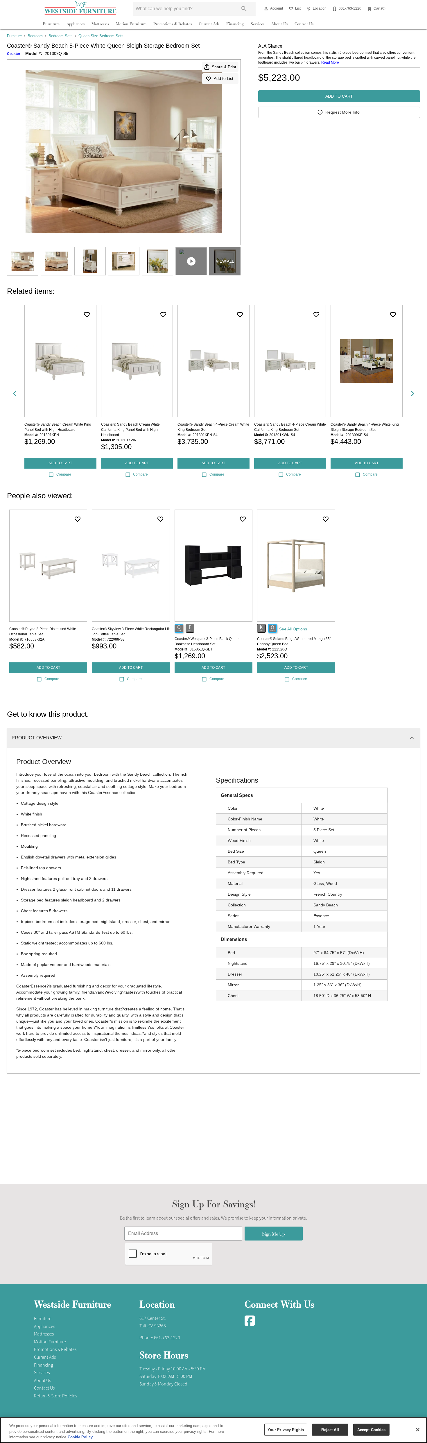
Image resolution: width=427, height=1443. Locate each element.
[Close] (417, 1429)
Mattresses (100, 23)
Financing (235, 23)
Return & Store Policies (55, 1396)
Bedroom (35, 36)
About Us (279, 23)
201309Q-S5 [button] (56, 53)
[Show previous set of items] (14, 393)
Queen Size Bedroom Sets (100, 36)
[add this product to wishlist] (87, 315)
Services (257, 23)
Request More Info (342, 112)
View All (225, 261)
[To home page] (80, 9)
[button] (266, 8)
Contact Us (304, 23)
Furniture (51, 23)
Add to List (223, 78)
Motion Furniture (131, 23)
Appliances (76, 23)
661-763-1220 (167, 1338)
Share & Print (224, 66)
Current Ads (209, 23)
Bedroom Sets (61, 36)
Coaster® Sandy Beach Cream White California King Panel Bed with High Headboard (130, 429)
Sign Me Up (273, 1234)
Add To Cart (339, 96)
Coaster (13, 54)
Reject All (330, 1429)
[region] (213, 1430)
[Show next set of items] (412, 393)
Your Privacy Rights (286, 1429)
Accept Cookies (371, 1429)
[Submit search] (244, 8)
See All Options (293, 629)
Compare (63, 474)
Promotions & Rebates (172, 23)
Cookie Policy (80, 1437)
